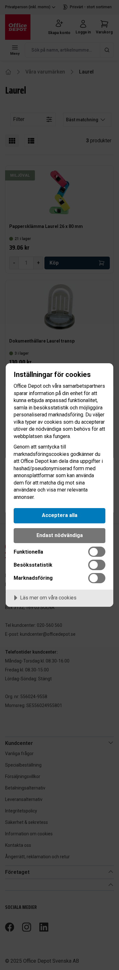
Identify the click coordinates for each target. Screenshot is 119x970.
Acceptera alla (59, 515)
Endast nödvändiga (59, 535)
